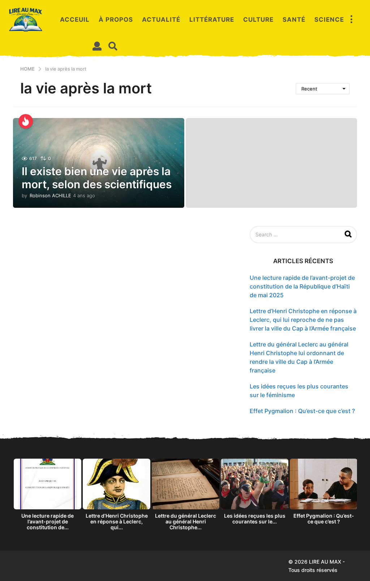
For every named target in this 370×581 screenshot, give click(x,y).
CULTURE (258, 19)
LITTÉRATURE (211, 19)
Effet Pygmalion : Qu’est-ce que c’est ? (302, 410)
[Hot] (25, 121)
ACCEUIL (75, 19)
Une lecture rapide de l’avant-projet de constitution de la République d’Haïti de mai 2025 (302, 286)
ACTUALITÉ (161, 19)
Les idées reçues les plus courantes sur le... (254, 519)
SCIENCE (329, 19)
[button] (351, 19)
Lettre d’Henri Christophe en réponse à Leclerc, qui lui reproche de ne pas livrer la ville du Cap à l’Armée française (303, 319)
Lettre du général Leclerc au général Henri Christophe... (185, 521)
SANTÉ (294, 19)
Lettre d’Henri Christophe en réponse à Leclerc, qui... (117, 521)
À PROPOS (116, 19)
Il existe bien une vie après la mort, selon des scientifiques (97, 178)
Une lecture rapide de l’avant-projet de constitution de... (47, 521)
